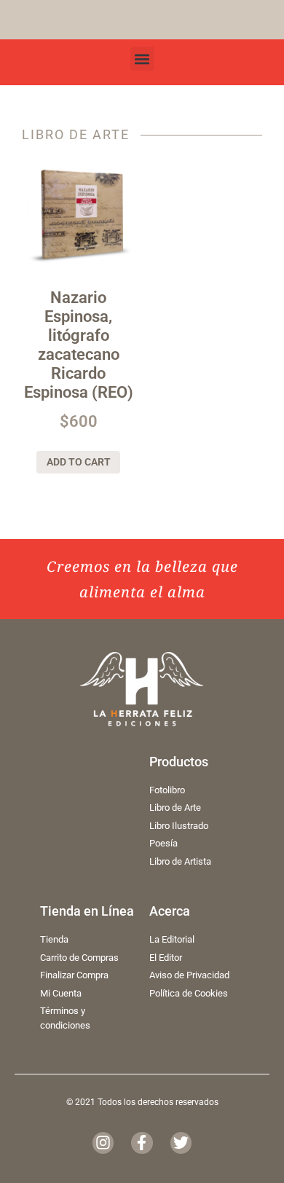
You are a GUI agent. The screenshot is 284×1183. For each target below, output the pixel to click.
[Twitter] (181, 1142)
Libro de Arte (76, 134)
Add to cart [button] (79, 462)
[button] (142, 59)
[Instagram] (103, 1142)
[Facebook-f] (141, 1142)
